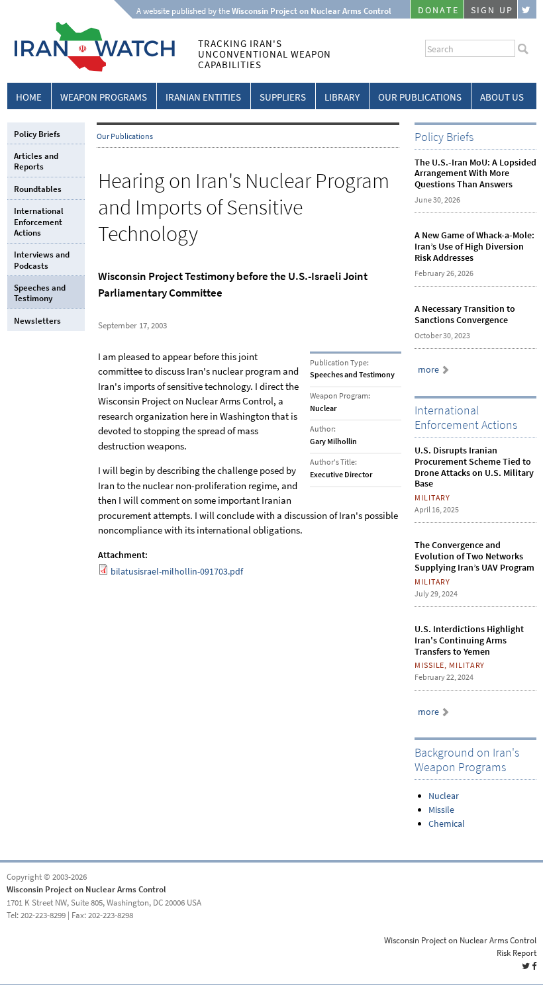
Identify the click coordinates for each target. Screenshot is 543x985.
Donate (438, 10)
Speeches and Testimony (40, 293)
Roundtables (38, 189)
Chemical (446, 824)
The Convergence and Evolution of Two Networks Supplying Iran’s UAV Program (474, 556)
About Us (502, 97)
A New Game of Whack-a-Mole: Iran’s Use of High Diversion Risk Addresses (474, 246)
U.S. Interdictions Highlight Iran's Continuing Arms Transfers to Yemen (469, 640)
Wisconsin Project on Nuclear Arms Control (86, 889)
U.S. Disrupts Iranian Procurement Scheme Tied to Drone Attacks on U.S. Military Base (474, 467)
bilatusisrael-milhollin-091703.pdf (177, 571)
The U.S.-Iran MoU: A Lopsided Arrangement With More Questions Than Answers (475, 173)
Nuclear (443, 796)
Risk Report (516, 953)
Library (342, 97)
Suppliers (283, 97)
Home (29, 97)
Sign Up (492, 10)
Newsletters (37, 320)
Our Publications (420, 97)
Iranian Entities (203, 97)
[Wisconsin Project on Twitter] (527, 9)
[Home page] (91, 69)
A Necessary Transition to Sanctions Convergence (465, 314)
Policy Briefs (37, 134)
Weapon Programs (103, 97)
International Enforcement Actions (39, 221)
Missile (441, 810)
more (428, 369)
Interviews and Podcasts (42, 260)
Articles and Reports (36, 161)
